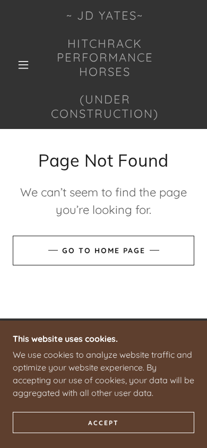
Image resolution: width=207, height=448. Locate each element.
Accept (103, 423)
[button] (23, 64)
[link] (105, 64)
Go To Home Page (103, 250)
